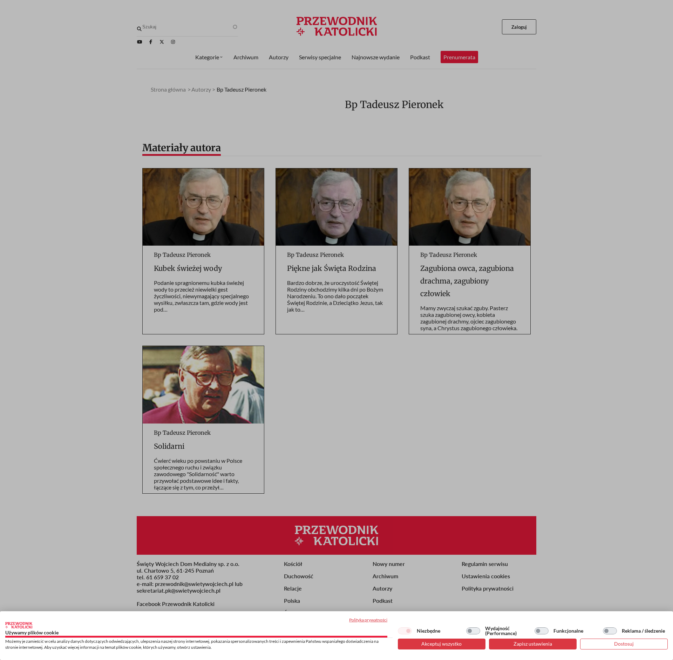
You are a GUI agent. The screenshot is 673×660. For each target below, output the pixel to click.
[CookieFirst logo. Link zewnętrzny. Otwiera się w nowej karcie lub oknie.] (18, 625)
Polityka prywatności (368, 619)
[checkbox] (405, 630)
